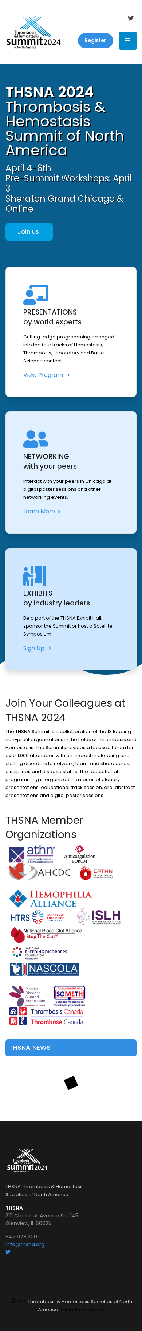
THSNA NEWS (30, 1047)
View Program (43, 375)
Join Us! (29, 231)
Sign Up (34, 648)
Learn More (39, 511)
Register (95, 40)
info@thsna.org (24, 1244)
